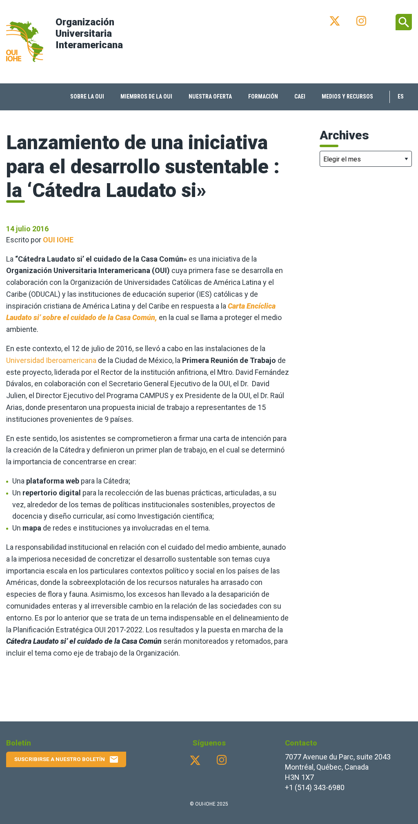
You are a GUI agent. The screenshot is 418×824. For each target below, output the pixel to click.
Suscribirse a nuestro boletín (66, 759)
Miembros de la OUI (146, 96)
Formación (263, 96)
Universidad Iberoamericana (51, 360)
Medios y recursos (347, 96)
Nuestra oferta (210, 96)
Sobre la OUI (87, 96)
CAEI (299, 96)
